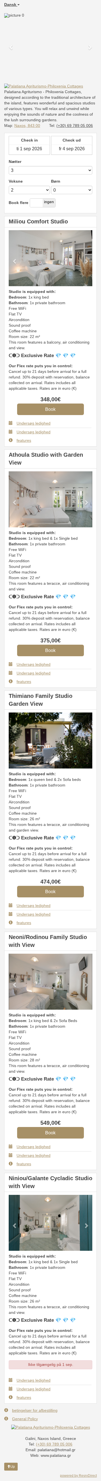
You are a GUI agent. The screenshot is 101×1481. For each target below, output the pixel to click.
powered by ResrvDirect (78, 1476)
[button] (11, 44)
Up (12, 1467)
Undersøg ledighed (33, 423)
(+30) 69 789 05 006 (74, 125)
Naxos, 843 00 (27, 125)
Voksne (16, 181)
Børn (55, 181)
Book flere (18, 202)
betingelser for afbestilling (35, 1410)
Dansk (10, 4)
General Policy (25, 1419)
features (24, 440)
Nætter (15, 161)
